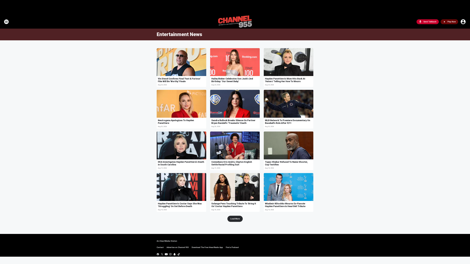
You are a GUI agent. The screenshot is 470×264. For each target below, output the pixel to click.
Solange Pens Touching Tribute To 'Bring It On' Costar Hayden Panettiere (233, 205)
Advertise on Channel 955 (178, 247)
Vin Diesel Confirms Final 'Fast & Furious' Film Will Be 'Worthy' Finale (179, 80)
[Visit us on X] (162, 254)
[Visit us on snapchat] (174, 254)
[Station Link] (235, 21)
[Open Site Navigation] (6, 21)
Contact (160, 247)
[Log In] (463, 21)
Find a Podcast (232, 247)
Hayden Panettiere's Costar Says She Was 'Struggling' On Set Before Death (180, 205)
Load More (235, 219)
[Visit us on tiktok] (178, 254)
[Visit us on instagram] (170, 254)
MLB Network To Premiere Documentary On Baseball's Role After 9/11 (287, 121)
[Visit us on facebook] (157, 254)
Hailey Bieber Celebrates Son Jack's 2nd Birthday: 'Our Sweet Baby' (232, 80)
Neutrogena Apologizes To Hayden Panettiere (176, 121)
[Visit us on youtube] (166, 254)
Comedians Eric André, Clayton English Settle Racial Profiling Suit (231, 163)
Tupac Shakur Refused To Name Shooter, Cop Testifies (286, 163)
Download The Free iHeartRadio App (207, 247)
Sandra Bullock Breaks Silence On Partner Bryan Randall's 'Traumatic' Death (233, 121)
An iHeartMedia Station (167, 241)
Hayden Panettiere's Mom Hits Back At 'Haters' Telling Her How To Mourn (285, 80)
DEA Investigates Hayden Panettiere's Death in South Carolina (181, 163)
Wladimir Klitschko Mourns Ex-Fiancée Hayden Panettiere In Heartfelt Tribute (285, 205)
